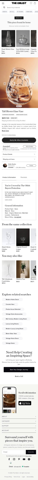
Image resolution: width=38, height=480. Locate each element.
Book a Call (19, 376)
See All (12, 11)
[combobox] (19, 8)
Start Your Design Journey (19, 369)
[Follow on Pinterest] (19, 459)
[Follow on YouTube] (24, 459)
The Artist (23, 177)
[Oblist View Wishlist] (31, 3)
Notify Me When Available (19, 140)
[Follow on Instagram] (14, 459)
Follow (31, 165)
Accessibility (30, 477)
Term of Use (17, 477)
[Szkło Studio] (5, 166)
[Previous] (5, 83)
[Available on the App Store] (19, 463)
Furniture (29, 11)
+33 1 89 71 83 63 (31, 149)
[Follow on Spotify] (29, 459)
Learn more (8, 200)
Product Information (9, 177)
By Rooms (20, 11)
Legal (23, 477)
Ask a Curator (29, 146)
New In (5, 11)
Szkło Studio (12, 164)
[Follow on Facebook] (9, 459)
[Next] (33, 83)
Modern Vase (20, 279)
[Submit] (4, 7)
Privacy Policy (28, 456)
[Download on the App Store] (25, 403)
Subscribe (31, 452)
